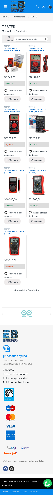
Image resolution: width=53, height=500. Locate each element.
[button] (47, 483)
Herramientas (19, 16)
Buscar (37, 6)
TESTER (7, 46)
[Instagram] (11, 468)
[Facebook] (5, 468)
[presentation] (50, 314)
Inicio (4, 16)
